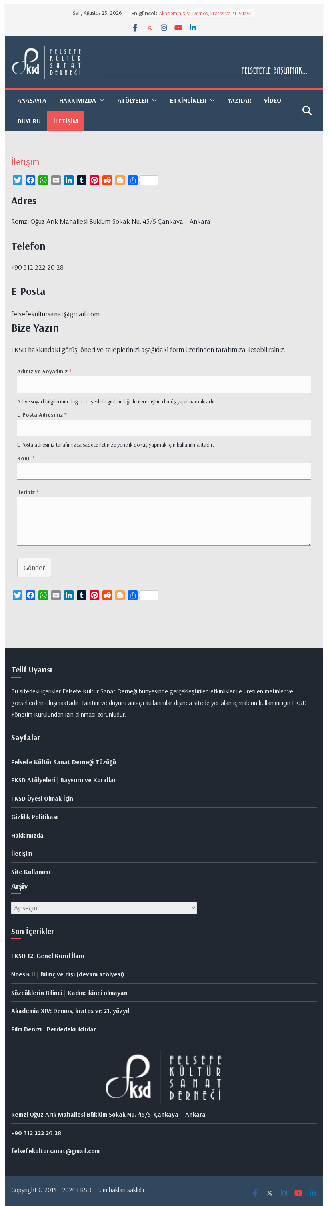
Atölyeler (133, 100)
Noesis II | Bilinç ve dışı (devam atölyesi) (67, 974)
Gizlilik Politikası (34, 817)
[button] (100, 100)
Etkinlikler (188, 100)
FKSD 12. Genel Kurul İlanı (47, 956)
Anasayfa (32, 100)
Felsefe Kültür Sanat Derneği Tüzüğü (63, 762)
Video (272, 100)
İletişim (65, 121)
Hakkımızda (27, 835)
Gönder (34, 567)
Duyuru (29, 121)
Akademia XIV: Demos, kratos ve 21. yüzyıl (205, 13)
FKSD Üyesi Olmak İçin (42, 798)
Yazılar (239, 100)
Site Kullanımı (30, 872)
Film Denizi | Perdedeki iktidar (53, 1029)
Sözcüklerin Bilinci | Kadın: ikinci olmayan (69, 993)
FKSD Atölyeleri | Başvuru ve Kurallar (63, 780)
